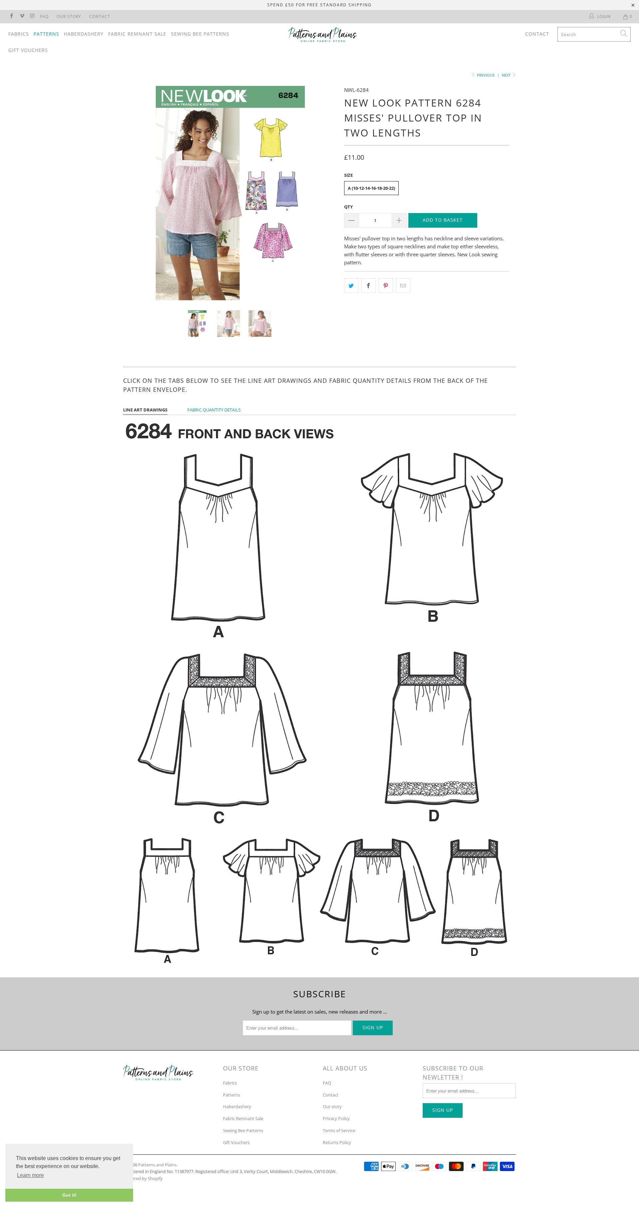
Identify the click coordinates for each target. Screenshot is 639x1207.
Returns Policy (337, 1142)
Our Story (69, 16)
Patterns (46, 34)
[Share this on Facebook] (368, 285)
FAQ (44, 16)
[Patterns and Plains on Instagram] (32, 16)
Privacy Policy (336, 1118)
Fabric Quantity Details (214, 410)
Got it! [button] (69, 1195)
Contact (99, 16)
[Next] (326, 193)
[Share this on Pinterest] (386, 285)
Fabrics (18, 34)
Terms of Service (339, 1130)
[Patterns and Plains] (322, 34)
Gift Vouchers (28, 50)
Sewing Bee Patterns (200, 34)
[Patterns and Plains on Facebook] (11, 16)
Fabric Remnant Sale (137, 34)
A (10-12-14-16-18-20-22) (371, 188)
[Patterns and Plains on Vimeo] (21, 16)
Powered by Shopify (143, 1178)
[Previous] (134, 193)
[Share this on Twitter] (351, 285)
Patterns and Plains (157, 1165)
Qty (348, 207)
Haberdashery (84, 34)
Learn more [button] (30, 1175)
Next (507, 75)
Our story (332, 1106)
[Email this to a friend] (403, 285)
